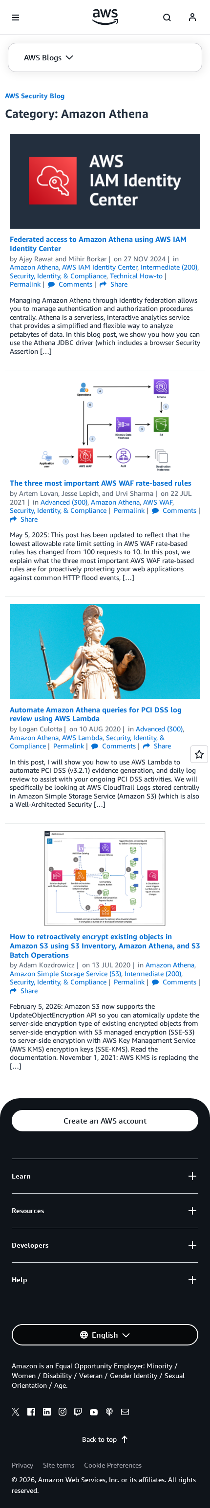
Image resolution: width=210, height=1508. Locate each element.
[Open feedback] (199, 754)
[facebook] (31, 1413)
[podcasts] (109, 1413)
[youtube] (94, 1413)
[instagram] (62, 1413)
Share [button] (117, 284)
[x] (16, 1413)
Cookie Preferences (113, 1465)
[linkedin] (47, 1413)
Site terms (58, 1465)
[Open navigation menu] (15, 17)
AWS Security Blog (34, 95)
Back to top (99, 1439)
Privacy (22, 1465)
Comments (74, 284)
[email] (125, 1413)
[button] (48, 57)
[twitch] (78, 1413)
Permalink (25, 284)
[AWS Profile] (192, 17)
